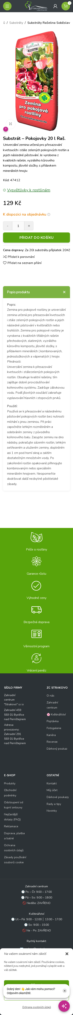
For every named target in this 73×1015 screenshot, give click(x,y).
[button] (67, 954)
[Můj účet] (55, 6)
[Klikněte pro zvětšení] (10, 124)
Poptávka (53, 721)
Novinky (52, 811)
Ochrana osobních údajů (36, 1007)
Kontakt (52, 783)
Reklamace (11, 826)
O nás (50, 696)
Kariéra (51, 735)
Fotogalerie (54, 728)
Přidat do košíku (36, 238)
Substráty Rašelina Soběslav (48, 23)
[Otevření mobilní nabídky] (7, 6)
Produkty (9, 783)
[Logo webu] (36, 6)
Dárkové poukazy (58, 797)
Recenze (52, 742)
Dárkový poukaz (57, 749)
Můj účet (52, 790)
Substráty (16, 23)
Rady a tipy (54, 804)
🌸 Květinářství (56, 714)
